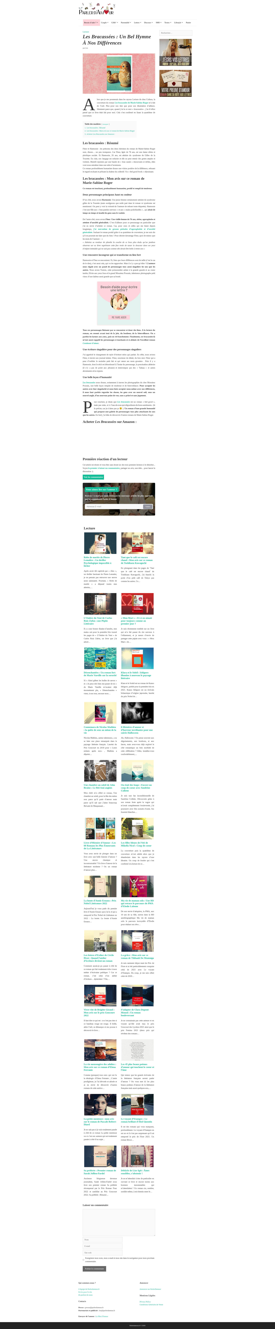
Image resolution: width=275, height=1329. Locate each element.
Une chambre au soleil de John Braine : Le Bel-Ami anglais (99, 786)
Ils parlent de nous (85, 1295)
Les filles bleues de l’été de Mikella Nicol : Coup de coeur (136, 844)
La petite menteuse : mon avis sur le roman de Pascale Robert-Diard (100, 1122)
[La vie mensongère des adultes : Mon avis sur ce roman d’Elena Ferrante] (100, 1059)
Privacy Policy (145, 1302)
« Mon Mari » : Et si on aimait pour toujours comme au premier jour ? (136, 621)
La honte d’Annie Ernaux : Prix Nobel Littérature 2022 (100, 902)
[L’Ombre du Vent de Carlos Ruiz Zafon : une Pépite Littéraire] (100, 613)
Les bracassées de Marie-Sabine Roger (131, 103)
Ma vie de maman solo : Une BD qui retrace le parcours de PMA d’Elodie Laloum (137, 903)
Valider (147, 507)
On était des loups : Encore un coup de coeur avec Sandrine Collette (136, 788)
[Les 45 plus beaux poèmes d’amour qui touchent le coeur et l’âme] (137, 1059)
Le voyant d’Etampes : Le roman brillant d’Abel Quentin (136, 1120)
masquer (105, 124)
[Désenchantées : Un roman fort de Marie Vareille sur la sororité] (100, 667)
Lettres (136, 23)
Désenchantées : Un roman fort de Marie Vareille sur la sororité (100, 674)
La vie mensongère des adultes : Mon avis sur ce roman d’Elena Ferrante (100, 1067)
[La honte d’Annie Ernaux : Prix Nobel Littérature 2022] (100, 895)
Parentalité (125, 23)
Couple (104, 23)
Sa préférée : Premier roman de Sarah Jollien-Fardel (100, 1172)
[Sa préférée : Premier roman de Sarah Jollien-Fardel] (100, 1165)
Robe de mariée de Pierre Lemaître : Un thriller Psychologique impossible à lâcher (97, 561)
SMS (158, 23)
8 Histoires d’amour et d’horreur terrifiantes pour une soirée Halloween (137, 730)
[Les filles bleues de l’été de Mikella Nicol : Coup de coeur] (137, 838)
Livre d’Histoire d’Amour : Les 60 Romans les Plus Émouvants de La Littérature (100, 845)
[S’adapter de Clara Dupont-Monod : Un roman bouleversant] (137, 1004)
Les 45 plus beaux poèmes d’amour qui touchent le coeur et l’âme (137, 1067)
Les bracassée (88, 382)
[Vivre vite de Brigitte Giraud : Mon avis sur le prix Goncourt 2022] (100, 1004)
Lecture (86, 32)
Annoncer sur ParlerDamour (150, 1289)
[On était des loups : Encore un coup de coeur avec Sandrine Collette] (137, 780)
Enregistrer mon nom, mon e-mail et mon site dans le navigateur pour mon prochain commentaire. (119, 1259)
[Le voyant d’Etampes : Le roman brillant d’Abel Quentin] (137, 1114)
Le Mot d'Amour (102, 1316)
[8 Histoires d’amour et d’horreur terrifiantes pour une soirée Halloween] (137, 722)
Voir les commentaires (93, 477)
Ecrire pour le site (85, 1292)
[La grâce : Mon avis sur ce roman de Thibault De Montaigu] (137, 950)
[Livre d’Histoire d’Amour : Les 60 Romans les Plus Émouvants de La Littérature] (100, 838)
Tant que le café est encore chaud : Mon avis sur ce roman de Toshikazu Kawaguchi (137, 560)
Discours (147, 23)
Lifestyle (177, 23)
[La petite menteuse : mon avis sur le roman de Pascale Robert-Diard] (100, 1114)
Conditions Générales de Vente (151, 1305)
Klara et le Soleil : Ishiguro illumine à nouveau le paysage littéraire (136, 675)
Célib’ (113, 23)
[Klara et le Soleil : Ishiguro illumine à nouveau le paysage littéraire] (137, 667)
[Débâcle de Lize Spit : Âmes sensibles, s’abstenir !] (137, 1165)
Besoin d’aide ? (90, 23)
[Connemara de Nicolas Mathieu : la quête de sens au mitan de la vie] (100, 722)
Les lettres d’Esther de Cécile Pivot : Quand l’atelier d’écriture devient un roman (99, 958)
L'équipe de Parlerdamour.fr (89, 1289)
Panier (188, 23)
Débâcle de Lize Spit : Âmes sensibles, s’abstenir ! (135, 1172)
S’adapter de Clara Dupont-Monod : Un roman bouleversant (135, 1012)
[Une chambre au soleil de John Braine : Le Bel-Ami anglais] (100, 780)
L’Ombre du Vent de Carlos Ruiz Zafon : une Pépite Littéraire (98, 621)
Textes (167, 23)
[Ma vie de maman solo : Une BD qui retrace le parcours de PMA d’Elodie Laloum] (137, 895)
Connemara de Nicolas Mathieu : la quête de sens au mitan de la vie (100, 730)
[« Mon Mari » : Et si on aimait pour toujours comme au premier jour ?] (137, 613)
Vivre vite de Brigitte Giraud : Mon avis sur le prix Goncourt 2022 (99, 1012)
